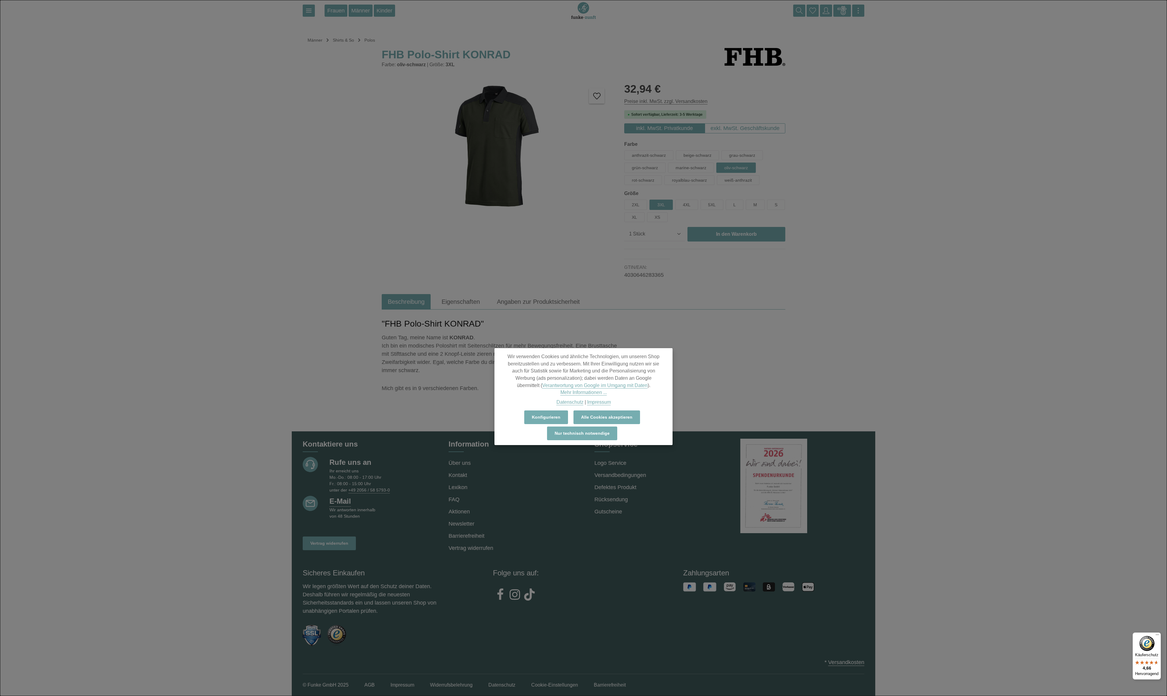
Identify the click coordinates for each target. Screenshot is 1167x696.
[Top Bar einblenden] (858, 11)
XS (657, 217)
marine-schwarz (691, 167)
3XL (661, 204)
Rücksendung (611, 499)
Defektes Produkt (615, 487)
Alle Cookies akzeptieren (606, 417)
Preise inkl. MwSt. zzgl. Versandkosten (665, 101)
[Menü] (309, 11)
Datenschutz (570, 401)
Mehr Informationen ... (583, 392)
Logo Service (610, 463)
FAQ (454, 499)
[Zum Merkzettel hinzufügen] (596, 96)
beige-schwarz (697, 155)
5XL (712, 204)
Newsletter (461, 524)
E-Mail (340, 501)
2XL (635, 204)
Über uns (460, 463)
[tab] (406, 301)
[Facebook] (500, 595)
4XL (686, 204)
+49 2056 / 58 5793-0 (369, 490)
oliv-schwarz (736, 167)
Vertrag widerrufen (329, 543)
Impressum (599, 401)
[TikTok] (529, 595)
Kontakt (458, 475)
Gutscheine (608, 512)
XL (634, 217)
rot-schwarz (643, 180)
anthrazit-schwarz (649, 155)
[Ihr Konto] (826, 11)
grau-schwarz (742, 155)
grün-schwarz (645, 167)
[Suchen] (799, 11)
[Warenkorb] (842, 11)
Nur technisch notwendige (582, 433)
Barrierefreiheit (466, 536)
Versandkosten (846, 662)
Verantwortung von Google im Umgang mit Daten (595, 385)
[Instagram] (515, 595)
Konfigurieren (546, 417)
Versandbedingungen (620, 475)
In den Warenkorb (736, 234)
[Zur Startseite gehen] (583, 10)
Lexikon (458, 487)
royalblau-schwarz (689, 180)
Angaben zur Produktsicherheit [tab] (538, 301)
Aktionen (459, 512)
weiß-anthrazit (738, 180)
